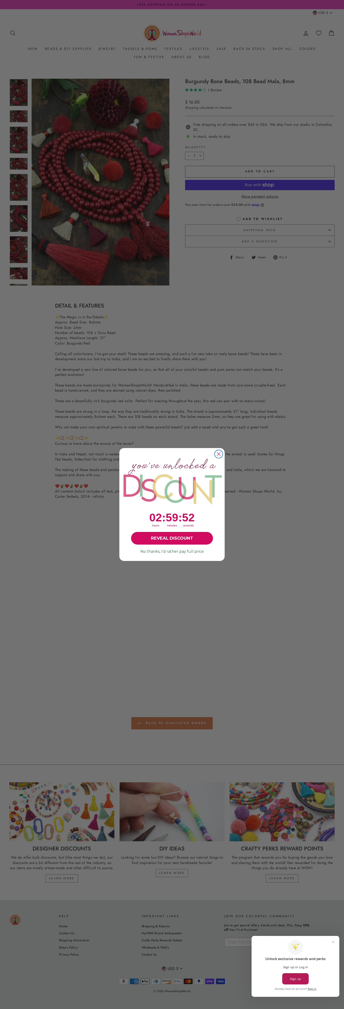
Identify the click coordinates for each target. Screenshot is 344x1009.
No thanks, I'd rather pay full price (172, 551)
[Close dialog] (219, 454)
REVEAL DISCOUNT (172, 538)
